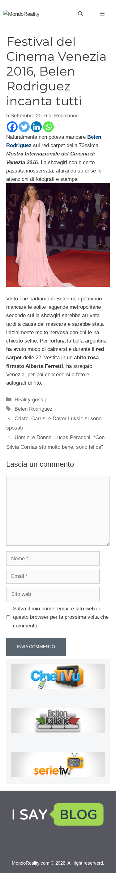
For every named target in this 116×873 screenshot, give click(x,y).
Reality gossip (31, 400)
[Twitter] (24, 126)
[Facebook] (12, 126)
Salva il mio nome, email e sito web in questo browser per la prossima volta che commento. (61, 617)
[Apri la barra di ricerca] (80, 14)
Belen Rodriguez (34, 409)
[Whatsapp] (48, 126)
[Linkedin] (36, 126)
